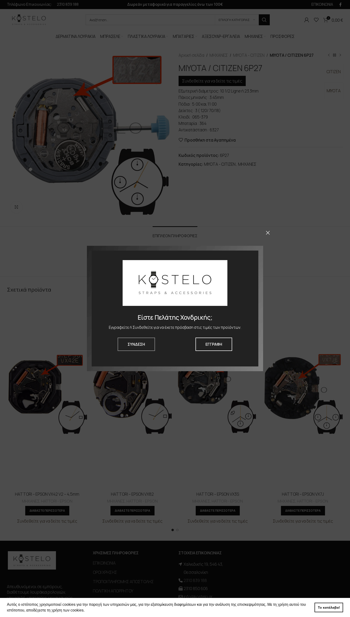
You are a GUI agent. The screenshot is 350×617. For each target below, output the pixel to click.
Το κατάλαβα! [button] (329, 607)
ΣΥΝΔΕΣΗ (136, 344)
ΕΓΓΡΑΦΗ (213, 344)
